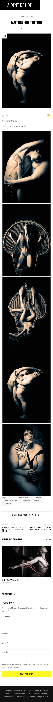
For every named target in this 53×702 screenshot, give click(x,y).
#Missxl (38, 498)
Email (5, 643)
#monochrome (10, 501)
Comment (6, 616)
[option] (26, 565)
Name (5, 633)
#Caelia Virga (24, 498)
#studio (38, 501)
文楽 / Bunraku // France (12, 580)
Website (5, 652)
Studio (31, 16)
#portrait (25, 501)
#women (7, 504)
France (22, 16)
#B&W (11, 498)
